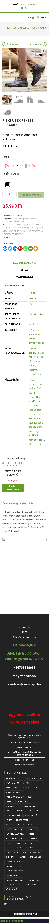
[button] (43, 51)
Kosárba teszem (31, 195)
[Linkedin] (15, 248)
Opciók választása (13, 488)
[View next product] (45, 44)
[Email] (30, 248)
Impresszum (25, 627)
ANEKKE (26, 783)
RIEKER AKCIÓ (11, 839)
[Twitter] (10, 248)
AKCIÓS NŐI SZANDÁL (34, 778)
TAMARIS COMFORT (14, 866)
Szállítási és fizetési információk (24, 742)
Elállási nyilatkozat (24, 760)
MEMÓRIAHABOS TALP (22, 228)
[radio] (8, 166)
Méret (8, 157)
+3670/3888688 (28, 4)
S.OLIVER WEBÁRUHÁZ (31, 852)
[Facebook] (5, 248)
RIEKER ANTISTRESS (29, 839)
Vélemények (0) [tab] (24, 277)
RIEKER (34, 228)
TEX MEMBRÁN (17, 234)
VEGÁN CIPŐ (31, 885)
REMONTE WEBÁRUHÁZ (15, 834)
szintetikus (39, 314)
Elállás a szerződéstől (11, 920)
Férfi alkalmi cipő (19, 219)
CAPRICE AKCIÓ (23, 802)
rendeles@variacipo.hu (24, 684)
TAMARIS (22, 857)
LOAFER (9, 820)
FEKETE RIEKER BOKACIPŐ (13, 473)
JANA (8, 811)
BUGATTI (31, 797)
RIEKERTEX (6, 234)
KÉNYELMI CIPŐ (31, 815)
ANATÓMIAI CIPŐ (12, 783)
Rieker (32, 292)
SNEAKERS (10, 857)
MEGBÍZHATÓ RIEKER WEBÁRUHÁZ (19, 825)
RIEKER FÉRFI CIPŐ (21, 231)
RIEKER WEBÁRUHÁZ (36, 231)
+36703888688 (25, 667)
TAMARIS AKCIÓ (36, 857)
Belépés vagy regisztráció (18, 503)
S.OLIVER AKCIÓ (12, 852)
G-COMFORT (11, 806)
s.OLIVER (29, 848)
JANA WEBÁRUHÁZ (13, 815)
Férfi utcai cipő (18, 222)
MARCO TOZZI (22, 820)
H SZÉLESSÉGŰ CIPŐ (17, 225)
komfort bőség (36, 342)
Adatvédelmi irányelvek (24, 637)
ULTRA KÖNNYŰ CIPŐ (14, 885)
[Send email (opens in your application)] (26, 7)
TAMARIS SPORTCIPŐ (14, 871)
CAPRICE (9, 802)
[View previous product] (4, 44)
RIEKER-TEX (35, 444)
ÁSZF (24, 632)
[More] (35, 248)
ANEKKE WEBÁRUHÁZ (14, 792)
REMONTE (32, 829)
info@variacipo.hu (24, 676)
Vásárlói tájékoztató (25, 764)
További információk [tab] (24, 263)
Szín (6, 173)
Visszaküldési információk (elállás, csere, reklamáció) (24, 753)
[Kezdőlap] (3, 28)
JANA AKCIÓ (19, 811)
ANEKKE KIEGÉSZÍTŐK (30, 788)
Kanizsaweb (30, 913)
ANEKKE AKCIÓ (12, 788)
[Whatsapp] (25, 248)
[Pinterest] (20, 248)
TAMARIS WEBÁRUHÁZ (15, 880)
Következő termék (13, 44)
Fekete (32, 298)
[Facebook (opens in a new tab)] (22, 8)
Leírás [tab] (24, 270)
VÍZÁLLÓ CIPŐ (11, 889)
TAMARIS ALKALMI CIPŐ (15, 862)
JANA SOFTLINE (34, 811)
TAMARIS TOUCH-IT (14, 876)
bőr (30, 304)
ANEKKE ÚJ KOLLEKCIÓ (15, 797)
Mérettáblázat (24, 747)
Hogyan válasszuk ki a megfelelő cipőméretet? (24, 736)
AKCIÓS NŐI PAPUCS (14, 778)
